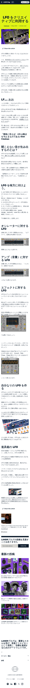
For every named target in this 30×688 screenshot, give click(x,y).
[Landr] (15, 669)
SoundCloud (4, 528)
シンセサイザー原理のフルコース (11, 412)
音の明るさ (6, 304)
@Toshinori (4, 531)
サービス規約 (20, 679)
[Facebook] (15, 684)
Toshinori (6, 26)
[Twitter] (18, 684)
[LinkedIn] (11, 683)
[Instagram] (22, 684)
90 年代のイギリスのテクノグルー (15, 59)
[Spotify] (8, 684)
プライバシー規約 (10, 679)
